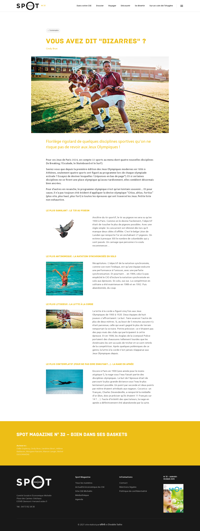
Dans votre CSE (84, 6)
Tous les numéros (83, 483)
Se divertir (140, 6)
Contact (123, 483)
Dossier (100, 6)
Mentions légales (127, 487)
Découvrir (125, 6)
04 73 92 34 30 (28, 507)
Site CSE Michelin (83, 491)
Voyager (112, 6)
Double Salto (115, 525)
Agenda (79, 499)
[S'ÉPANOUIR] (173, 498)
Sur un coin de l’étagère (161, 6)
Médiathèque (82, 495)
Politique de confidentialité (133, 491)
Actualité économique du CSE (90, 487)
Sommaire (54, 30)
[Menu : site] (181, 6)
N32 (43, 6)
